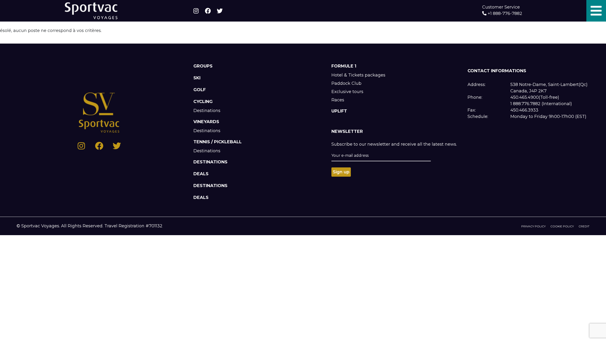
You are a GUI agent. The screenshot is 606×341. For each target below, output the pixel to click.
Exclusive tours (347, 91)
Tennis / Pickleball (217, 141)
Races (337, 100)
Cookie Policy (562, 226)
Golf (199, 89)
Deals (201, 173)
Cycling (203, 101)
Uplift (339, 111)
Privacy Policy (533, 226)
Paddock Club (346, 83)
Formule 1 (343, 66)
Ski (197, 78)
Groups (203, 66)
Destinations (206, 110)
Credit (584, 226)
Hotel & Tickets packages (358, 75)
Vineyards (206, 121)
